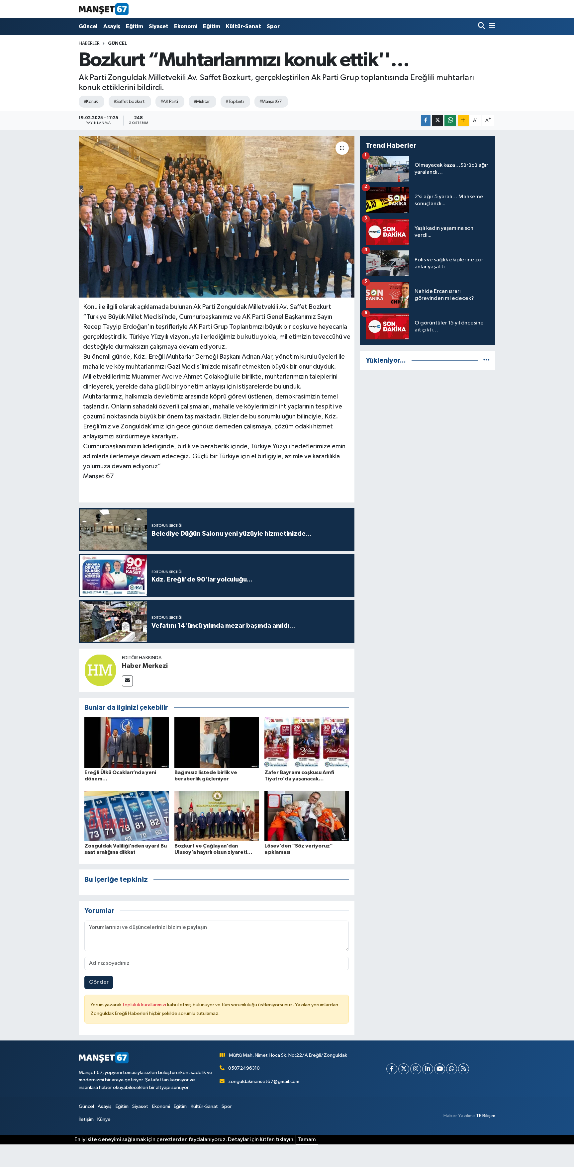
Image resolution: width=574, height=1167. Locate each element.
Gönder (99, 982)
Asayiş (111, 26)
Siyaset (158, 26)
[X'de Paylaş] (437, 120)
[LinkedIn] (427, 1068)
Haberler (89, 43)
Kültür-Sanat (243, 26)
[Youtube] (439, 1068)
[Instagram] (415, 1068)
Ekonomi (185, 26)
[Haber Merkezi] (100, 670)
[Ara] (482, 26)
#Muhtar (202, 101)
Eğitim (134, 26)
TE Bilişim (485, 1115)
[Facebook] (391, 1068)
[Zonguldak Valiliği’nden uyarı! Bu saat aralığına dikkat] (126, 816)
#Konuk (91, 101)
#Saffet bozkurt (129, 101)
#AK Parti (169, 101)
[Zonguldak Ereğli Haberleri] (104, 9)
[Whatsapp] (451, 1068)
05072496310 (244, 1068)
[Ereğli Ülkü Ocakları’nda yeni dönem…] (126, 743)
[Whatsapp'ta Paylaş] (450, 120)
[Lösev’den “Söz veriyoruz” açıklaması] (306, 816)
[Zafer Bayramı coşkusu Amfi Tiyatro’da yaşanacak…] (306, 743)
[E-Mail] (127, 680)
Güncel (88, 26)
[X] (403, 1068)
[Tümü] (486, 360)
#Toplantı (234, 101)
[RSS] (463, 1068)
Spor (273, 26)
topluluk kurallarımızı (145, 1004)
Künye (104, 1119)
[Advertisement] (427, 422)
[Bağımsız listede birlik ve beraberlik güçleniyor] (216, 743)
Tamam (307, 1139)
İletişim (86, 1119)
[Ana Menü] (491, 26)
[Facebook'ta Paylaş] (425, 120)
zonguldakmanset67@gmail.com (263, 1081)
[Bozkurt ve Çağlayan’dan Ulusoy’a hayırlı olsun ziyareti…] (216, 816)
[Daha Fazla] (463, 120)
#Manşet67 (270, 101)
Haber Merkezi (145, 666)
